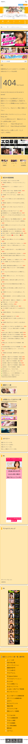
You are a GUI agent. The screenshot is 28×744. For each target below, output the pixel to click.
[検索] (26, 1)
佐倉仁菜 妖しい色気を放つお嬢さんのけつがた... (13, 279)
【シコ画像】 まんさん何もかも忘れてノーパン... (13, 261)
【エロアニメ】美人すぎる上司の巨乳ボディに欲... (13, 215)
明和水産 (9, 728)
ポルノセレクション (12, 691)
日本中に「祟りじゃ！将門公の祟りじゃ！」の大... (13, 245)
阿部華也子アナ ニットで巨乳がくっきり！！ (13, 186)
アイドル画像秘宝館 (12, 718)
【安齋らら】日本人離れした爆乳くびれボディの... (13, 288)
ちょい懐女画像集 (12, 725)
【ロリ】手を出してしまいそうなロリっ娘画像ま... (13, 221)
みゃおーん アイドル (12, 686)
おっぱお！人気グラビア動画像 (15, 689)
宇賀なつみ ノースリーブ (8, 302)
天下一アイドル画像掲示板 (14, 698)
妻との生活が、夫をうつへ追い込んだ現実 (10, 180)
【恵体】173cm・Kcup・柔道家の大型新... (12, 190)
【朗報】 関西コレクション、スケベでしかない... (13, 275)
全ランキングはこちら (6, 579)
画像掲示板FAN (11, 668)
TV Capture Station (12, 676)
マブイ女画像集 (11, 723)
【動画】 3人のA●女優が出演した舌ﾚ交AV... (12, 229)
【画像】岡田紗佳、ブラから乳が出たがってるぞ (13, 312)
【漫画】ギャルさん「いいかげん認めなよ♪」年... (13, 292)
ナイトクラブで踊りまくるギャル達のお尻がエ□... (13, 198)
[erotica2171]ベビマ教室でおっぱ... (10, 306)
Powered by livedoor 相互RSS (8, 376)
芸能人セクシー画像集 (13, 711)
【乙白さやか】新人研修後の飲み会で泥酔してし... (13, 284)
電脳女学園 (10, 706)
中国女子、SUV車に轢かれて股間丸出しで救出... (13, 338)
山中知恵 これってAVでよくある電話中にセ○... (12, 326)
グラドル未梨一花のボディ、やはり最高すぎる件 (13, 249)
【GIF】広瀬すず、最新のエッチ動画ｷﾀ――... (12, 300)
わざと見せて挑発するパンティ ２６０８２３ (13, 348)
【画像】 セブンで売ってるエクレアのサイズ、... (13, 207)
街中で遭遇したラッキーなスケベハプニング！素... (13, 225)
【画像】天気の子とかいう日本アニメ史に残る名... (13, 322)
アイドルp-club (11, 715)
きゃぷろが (10, 681)
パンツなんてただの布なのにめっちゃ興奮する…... (13, 271)
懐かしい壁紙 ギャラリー (8, 449)
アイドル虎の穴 (11, 670)
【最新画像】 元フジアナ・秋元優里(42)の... (12, 231)
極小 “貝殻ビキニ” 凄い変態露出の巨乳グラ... (12, 219)
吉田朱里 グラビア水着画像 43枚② (11, 367)
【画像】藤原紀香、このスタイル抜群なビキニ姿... (13, 296)
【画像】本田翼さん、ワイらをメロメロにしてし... (13, 182)
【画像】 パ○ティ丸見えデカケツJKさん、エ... (12, 243)
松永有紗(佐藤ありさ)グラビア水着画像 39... (12, 346)
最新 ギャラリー (6, 442)
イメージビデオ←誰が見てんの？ (10, 192)
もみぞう (9, 701)
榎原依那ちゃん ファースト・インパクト (12, 371)
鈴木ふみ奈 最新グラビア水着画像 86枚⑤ (12, 332)
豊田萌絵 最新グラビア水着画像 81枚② (12, 356)
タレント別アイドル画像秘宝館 (15, 696)
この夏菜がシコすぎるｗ (8, 304)
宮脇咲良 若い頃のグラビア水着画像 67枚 (12, 334)
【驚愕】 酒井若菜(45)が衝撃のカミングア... (12, 265)
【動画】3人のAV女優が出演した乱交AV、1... (12, 253)
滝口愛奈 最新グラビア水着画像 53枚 (11, 363)
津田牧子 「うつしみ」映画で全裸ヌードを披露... (13, 328)
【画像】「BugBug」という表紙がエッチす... (12, 259)
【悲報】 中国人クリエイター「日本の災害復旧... (13, 267)
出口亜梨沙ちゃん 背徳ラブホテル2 (10, 375)
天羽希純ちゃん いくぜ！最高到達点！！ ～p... (13, 373)
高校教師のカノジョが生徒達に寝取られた (12, 213)
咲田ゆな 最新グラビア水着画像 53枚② (12, 358)
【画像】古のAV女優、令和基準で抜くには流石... (13, 352)
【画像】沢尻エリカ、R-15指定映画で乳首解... (12, 336)
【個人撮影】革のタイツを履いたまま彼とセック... (13, 318)
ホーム (3, 27)
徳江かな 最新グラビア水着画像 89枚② (12, 365)
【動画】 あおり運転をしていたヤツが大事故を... (13, 239)
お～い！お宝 (10, 660)
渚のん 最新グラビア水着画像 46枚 (11, 361)
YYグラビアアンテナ (12, 703)
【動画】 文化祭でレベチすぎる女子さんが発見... (13, 202)
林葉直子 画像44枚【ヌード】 (9, 316)
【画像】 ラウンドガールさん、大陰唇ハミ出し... (13, 194)
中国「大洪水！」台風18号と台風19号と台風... (13, 233)
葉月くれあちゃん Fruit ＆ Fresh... (10, 369)
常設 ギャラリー (5, 444)
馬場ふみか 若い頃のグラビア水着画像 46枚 (13, 342)
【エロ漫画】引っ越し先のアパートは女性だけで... (13, 308)
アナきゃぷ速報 (11, 720)
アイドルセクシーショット (14, 679)
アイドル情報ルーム (12, 684)
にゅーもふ (10, 731)
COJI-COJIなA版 (11, 662)
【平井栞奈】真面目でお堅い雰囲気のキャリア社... (13, 255)
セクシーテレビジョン (13, 665)
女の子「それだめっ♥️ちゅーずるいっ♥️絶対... (13, 235)
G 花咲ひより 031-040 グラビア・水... (10, 211)
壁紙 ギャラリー (6, 447)
